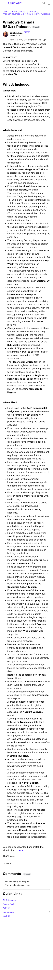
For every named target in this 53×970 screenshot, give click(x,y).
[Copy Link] (44, 40)
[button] (5, 34)
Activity (6, 908)
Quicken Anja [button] (16, 33)
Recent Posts (9, 904)
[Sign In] (48, 3)
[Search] (43, 3)
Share (7, 863)
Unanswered (26, 912)
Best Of (6, 916)
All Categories (9, 900)
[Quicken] (14, 3)
